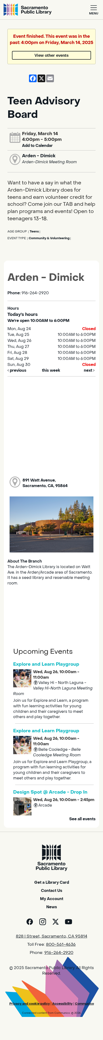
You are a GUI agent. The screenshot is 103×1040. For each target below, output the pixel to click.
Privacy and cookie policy (29, 1004)
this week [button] (51, 370)
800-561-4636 (61, 944)
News (51, 906)
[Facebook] (30, 922)
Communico (84, 1004)
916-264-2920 (58, 952)
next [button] (88, 370)
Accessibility (62, 1004)
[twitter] (56, 922)
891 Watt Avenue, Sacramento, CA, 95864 (45, 483)
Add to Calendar (37, 145)
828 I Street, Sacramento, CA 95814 (51, 936)
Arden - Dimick (39, 156)
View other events (51, 55)
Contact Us (51, 890)
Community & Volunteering (49, 238)
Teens (34, 231)
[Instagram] (43, 922)
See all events (82, 818)
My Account (51, 898)
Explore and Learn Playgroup (46, 664)
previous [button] (17, 370)
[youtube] (68, 922)
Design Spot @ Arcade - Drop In (50, 792)
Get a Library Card (51, 882)
